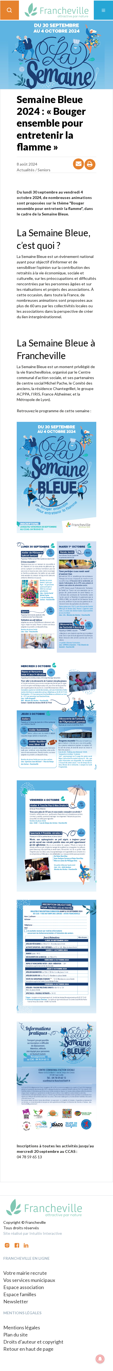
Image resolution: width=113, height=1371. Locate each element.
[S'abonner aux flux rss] (17, 1245)
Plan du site (15, 1335)
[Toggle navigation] (103, 10)
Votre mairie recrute (25, 1273)
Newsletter (15, 1301)
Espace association (23, 1287)
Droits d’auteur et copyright (33, 1342)
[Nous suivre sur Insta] (7, 1245)
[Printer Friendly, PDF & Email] (90, 169)
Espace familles (19, 1294)
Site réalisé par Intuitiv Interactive (32, 1233)
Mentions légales (21, 1327)
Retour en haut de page (28, 1349)
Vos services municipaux (29, 1280)
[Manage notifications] (100, 1359)
